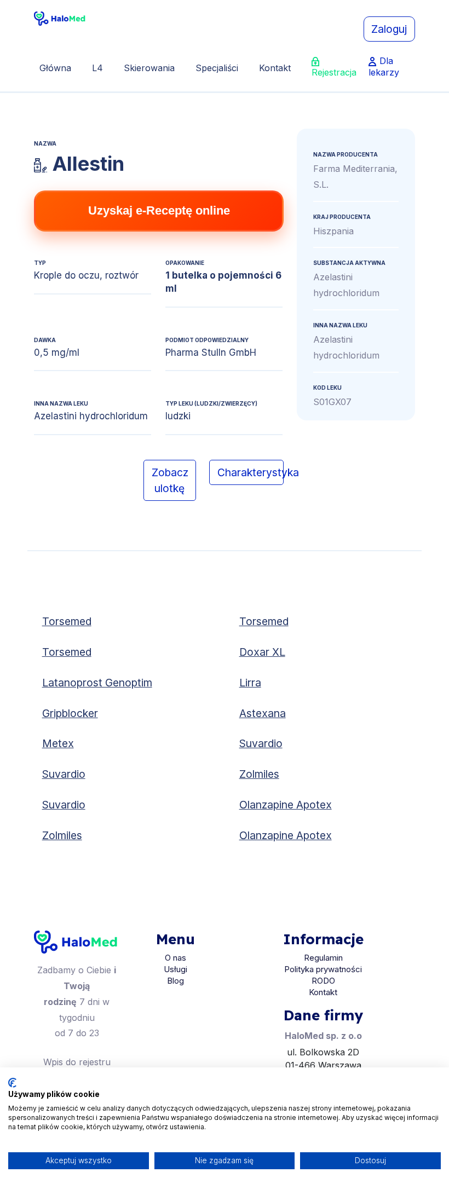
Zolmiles (259, 774)
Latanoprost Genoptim (97, 682)
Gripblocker (70, 713)
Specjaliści (216, 67)
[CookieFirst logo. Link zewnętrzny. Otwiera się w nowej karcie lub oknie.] (12, 1083)
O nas (175, 957)
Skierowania (149, 67)
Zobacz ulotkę (170, 480)
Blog (175, 980)
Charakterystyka (250, 472)
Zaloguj (389, 29)
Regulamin (323, 957)
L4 (97, 67)
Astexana (262, 713)
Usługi (175, 969)
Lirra (250, 682)
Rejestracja (334, 72)
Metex (58, 743)
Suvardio (261, 743)
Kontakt (275, 67)
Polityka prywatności (323, 969)
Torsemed (66, 621)
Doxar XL (262, 652)
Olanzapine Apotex (285, 804)
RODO (323, 980)
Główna (55, 67)
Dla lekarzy (384, 66)
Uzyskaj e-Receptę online (159, 210)
